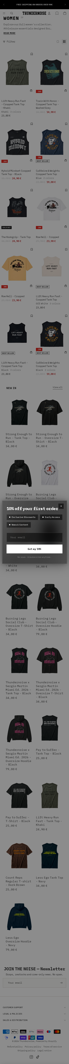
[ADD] (31, 90)
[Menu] (4, 13)
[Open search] (12, 13)
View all (58, 387)
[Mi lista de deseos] (57, 13)
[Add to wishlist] (31, 54)
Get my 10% (34, 549)
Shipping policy (26, 1050)
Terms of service (52, 1046)
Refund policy (15, 1046)
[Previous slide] (4, 4)
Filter (11, 41)
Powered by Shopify (46, 1041)
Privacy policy (33, 1046)
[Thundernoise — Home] (34, 13)
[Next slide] (65, 4)
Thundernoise (26, 1041)
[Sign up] (61, 983)
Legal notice (44, 1050)
